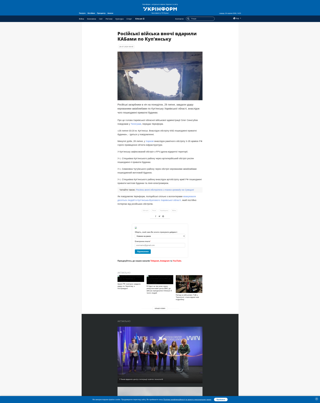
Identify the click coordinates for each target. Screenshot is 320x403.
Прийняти (220, 400)
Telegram (154, 261)
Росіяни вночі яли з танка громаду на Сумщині (165, 190)
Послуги (82, 13)
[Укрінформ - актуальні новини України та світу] (160, 8)
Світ (101, 19)
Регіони (109, 19)
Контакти (179, 19)
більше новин (160, 308)
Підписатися (143, 251)
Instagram (165, 261)
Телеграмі (135, 124)
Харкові (150, 141)
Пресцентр (101, 13)
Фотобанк (91, 13)
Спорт (129, 19)
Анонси (110, 13)
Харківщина (164, 210)
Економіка (91, 19)
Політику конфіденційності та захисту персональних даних (187, 400)
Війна (81, 19)
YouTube (177, 261)
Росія (154, 210)
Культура (120, 19)
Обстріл (145, 210)
